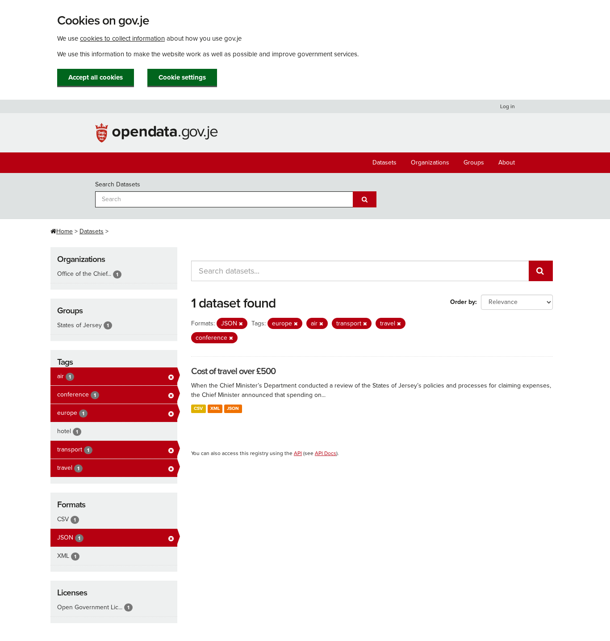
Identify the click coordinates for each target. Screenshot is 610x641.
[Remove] (241, 324)
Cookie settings (182, 77)
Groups (474, 162)
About (506, 162)
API (298, 453)
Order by (462, 302)
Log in (507, 106)
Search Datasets (117, 184)
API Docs (325, 453)
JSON (233, 408)
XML (215, 408)
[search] (541, 271)
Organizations (430, 162)
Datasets (384, 162)
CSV (198, 408)
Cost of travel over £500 (233, 371)
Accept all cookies (95, 77)
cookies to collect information (122, 38)
